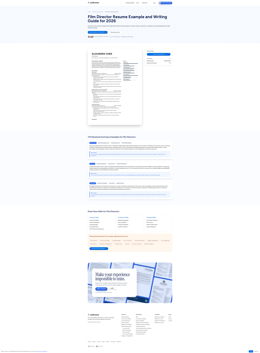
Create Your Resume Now (159, 54)
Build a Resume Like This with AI (97, 32)
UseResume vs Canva (159, 322)
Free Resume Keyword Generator (143, 324)
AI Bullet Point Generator (126, 324)
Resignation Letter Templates (142, 322)
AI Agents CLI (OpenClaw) (127, 335)
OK (251, 351)
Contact (170, 320)
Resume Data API (126, 332)
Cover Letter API (125, 328)
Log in (154, 3)
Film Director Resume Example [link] (111, 11)
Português (112, 341)
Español (103, 341)
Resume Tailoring (125, 322)
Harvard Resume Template (141, 330)
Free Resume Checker (140, 326)
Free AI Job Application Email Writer (143, 328)
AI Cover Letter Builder (126, 318)
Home (89, 11)
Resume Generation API (126, 326)
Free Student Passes (140, 334)
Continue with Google (166, 2)
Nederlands (118, 341)
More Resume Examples (98, 11)
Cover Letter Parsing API (127, 334)
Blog (137, 317)
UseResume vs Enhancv (160, 317)
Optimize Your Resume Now (98, 248)
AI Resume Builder (130, 2)
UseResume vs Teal (159, 318)
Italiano (107, 341)
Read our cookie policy (42, 351)
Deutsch (94, 341)
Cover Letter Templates (141, 318)
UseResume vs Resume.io (160, 320)
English (89, 341)
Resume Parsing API (126, 330)
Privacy (170, 318)
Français (98, 341)
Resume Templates (140, 320)
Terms (170, 317)
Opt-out (256, 351)
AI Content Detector (125, 320)
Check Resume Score (115, 32)
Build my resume (101, 289)
